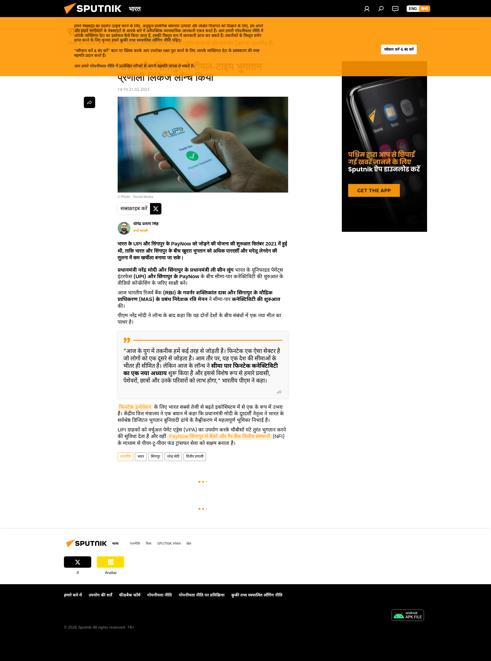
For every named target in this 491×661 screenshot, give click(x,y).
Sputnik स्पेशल (169, 544)
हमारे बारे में (73, 595)
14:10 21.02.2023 (133, 89)
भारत (141, 457)
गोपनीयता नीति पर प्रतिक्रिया (201, 595)
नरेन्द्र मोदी (173, 457)
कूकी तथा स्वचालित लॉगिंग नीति (145, 40)
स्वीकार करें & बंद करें (399, 49)
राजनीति (125, 457)
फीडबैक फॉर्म (129, 595)
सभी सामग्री (140, 231)
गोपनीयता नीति (247, 31)
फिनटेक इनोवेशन (135, 407)
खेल (188, 544)
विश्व (148, 544)
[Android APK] (407, 616)
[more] (279, 392)
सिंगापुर (155, 457)
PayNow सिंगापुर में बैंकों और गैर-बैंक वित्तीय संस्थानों (220, 436)
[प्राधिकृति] (367, 8)
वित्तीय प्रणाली (194, 457)
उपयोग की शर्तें (100, 595)
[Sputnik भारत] (95, 16)
